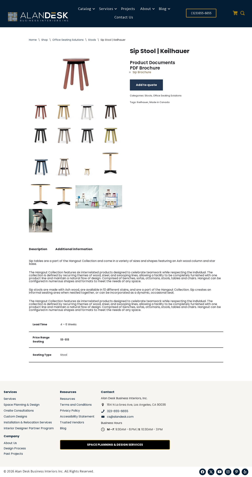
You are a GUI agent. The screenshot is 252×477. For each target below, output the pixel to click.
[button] (93, 9)
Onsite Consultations (19, 411)
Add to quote (146, 85)
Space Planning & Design (21, 405)
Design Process (15, 448)
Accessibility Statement (77, 417)
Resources (67, 399)
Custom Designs (15, 417)
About (145, 9)
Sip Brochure (142, 72)
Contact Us (123, 17)
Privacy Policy (70, 411)
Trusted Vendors (72, 422)
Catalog (84, 9)
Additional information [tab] (73, 249)
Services (106, 9)
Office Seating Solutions (68, 40)
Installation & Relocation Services (28, 422)
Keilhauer (142, 102)
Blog (162, 9)
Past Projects (13, 454)
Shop (44, 40)
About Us (10, 443)
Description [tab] (38, 249)
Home (33, 40)
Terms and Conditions (76, 405)
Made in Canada (159, 102)
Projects (128, 9)
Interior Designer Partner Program (29, 428)
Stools (92, 40)
